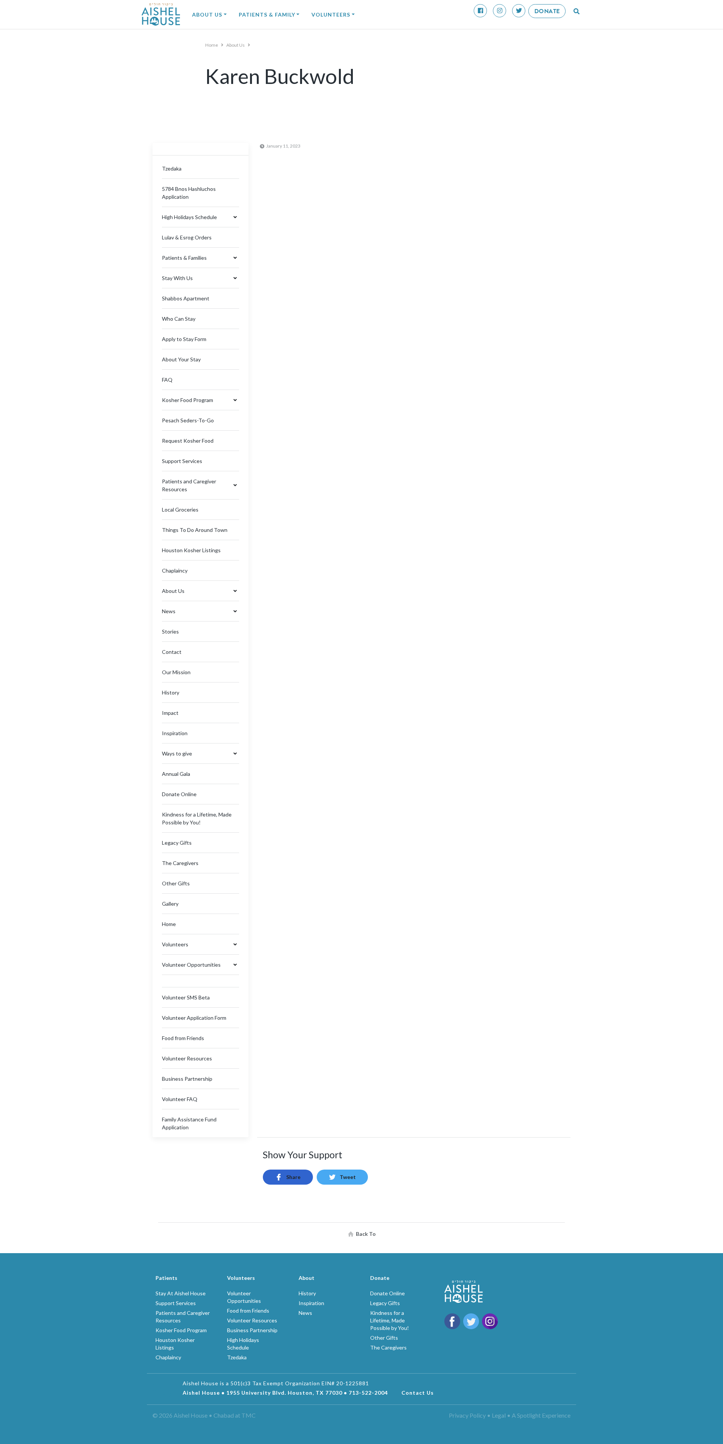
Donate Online (179, 794)
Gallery (170, 903)
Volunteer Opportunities (191, 964)
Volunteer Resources (187, 1058)
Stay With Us (177, 278)
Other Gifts (176, 883)
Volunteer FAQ (179, 1099)
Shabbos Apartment (185, 298)
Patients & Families (184, 257)
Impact (170, 713)
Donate (547, 11)
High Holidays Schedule (189, 217)
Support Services (182, 461)
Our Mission (176, 672)
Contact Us (417, 1392)
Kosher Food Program (187, 400)
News (168, 611)
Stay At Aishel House (181, 1293)
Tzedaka (172, 168)
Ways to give (177, 753)
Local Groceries (180, 509)
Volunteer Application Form (194, 1017)
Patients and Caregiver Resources (189, 485)
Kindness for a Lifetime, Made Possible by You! (389, 1320)
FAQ (167, 379)
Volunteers (330, 14)
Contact (172, 652)
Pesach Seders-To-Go (188, 420)
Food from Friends (183, 1038)
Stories (170, 631)
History (170, 692)
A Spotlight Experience (541, 1415)
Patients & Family (267, 14)
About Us (207, 14)
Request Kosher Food (188, 440)
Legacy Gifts (177, 842)
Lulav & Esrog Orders (187, 237)
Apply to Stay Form (184, 339)
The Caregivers (180, 863)
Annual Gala (176, 774)
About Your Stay (181, 359)
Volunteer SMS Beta (186, 997)
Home (212, 45)
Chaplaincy (175, 570)
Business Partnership (187, 1078)
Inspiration (175, 733)
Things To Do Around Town (194, 530)
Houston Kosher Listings (191, 550)
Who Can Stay (178, 318)
